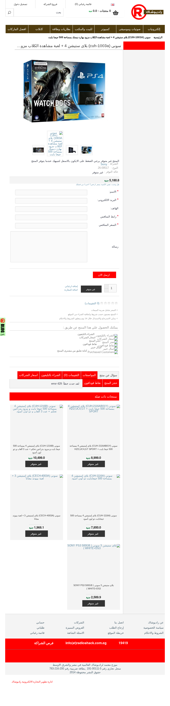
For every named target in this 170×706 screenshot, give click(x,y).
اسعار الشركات (87, 337)
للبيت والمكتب (83, 29)
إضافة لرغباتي (71, 286)
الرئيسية (158, 37)
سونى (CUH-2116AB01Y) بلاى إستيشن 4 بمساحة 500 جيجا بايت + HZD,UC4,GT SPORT (93, 447)
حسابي (40, 622)
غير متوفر (92, 463)
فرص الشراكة (43, 642)
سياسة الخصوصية (153, 627)
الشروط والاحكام (154, 632)
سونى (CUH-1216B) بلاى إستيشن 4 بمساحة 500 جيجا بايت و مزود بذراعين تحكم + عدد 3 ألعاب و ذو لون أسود (36, 449)
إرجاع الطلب (116, 627)
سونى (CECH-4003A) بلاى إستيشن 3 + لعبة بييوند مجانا (36, 517)
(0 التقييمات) (92, 303)
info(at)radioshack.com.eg (86, 642)
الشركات (79, 622)
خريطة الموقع (116, 632)
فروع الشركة (50, 4)
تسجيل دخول (20, 4)
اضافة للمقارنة (71, 289)
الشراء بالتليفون (86, 334)
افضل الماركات (17, 29)
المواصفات (89, 375)
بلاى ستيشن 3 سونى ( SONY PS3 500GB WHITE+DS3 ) (93, 587)
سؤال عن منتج (108, 375)
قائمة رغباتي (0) (83, 4)
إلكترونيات (154, 29)
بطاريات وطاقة (61, 29)
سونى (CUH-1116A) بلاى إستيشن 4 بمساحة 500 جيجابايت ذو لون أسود (93, 517)
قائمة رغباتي (37, 632)
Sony (104, 164)
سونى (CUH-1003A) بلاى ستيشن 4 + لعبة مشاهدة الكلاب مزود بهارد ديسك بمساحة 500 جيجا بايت (99, 37)
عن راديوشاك (156, 622)
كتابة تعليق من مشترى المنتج (72, 350)
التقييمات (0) (71, 375)
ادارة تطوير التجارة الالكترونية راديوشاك (32, 681)
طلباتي (40, 627)
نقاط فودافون (90, 344)
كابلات (39, 29)
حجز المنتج (95, 340)
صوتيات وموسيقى (130, 29)
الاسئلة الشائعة (75, 632)
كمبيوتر (105, 29)
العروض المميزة (75, 627)
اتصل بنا (119, 622)
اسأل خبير (96, 347)
